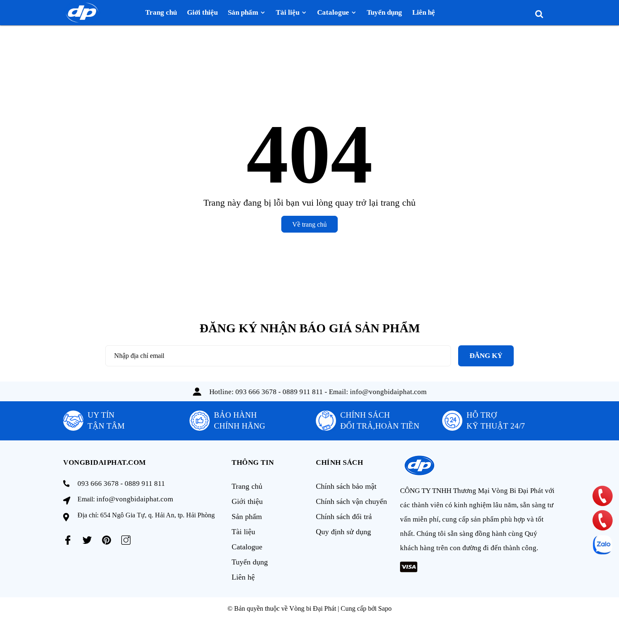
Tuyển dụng (250, 562)
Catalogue (247, 547)
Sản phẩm (247, 516)
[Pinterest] (106, 540)
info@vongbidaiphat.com (388, 392)
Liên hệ (243, 577)
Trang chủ (247, 486)
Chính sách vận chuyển (351, 501)
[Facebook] (67, 540)
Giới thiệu (247, 501)
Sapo (385, 608)
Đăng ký (486, 356)
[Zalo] (602, 545)
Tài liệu (243, 531)
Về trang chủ (309, 224)
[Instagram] (126, 540)
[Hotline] (603, 496)
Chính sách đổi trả (344, 516)
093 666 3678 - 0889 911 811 (279, 392)
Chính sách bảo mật (346, 486)
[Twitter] (87, 540)
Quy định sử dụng (343, 531)
